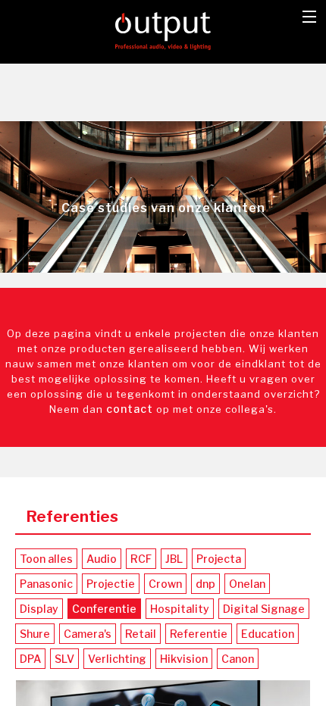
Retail (140, 633)
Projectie (110, 583)
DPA (30, 658)
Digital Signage (264, 608)
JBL (174, 558)
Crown (165, 583)
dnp (205, 583)
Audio (101, 558)
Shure (35, 633)
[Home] (163, 29)
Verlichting (117, 658)
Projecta (218, 558)
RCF (141, 558)
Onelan (247, 583)
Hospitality (179, 608)
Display (39, 608)
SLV (64, 658)
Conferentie (104, 608)
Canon (237, 658)
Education (267, 633)
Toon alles (46, 558)
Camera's (87, 633)
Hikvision (184, 658)
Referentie (198, 633)
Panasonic (46, 583)
